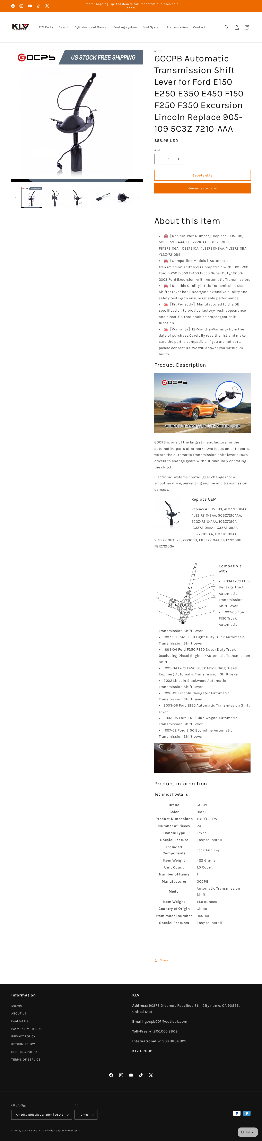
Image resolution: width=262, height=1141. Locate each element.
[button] (227, 27)
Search (16, 1005)
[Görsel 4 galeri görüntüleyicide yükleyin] (100, 197)
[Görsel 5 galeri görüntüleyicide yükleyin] (122, 197)
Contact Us (19, 1021)
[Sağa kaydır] (138, 197)
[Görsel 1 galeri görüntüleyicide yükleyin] (31, 197)
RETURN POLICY (23, 1044)
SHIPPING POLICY (24, 1052)
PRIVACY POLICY (23, 1036)
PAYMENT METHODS (26, 1028)
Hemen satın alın (202, 188)
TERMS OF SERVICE (26, 1059)
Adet (157, 150)
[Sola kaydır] (15, 197)
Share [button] (163, 960)
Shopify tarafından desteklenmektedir (55, 1130)
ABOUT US (19, 1013)
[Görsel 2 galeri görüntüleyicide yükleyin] (54, 197)
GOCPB (26, 1130)
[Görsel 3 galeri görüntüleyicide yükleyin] (77, 197)
